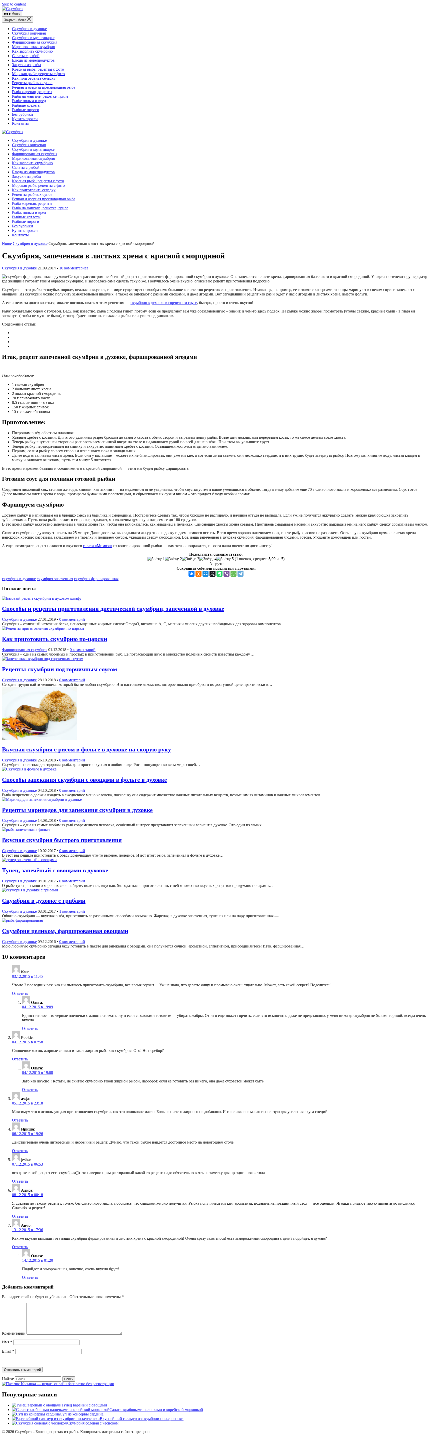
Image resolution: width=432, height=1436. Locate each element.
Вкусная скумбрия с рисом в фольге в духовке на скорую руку (86, 749)
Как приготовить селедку (34, 78)
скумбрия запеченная (55, 579)
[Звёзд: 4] (207, 559)
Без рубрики (22, 114)
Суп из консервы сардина (82, 1414)
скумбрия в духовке (19, 579)
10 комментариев (73, 268)
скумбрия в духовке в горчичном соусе (163, 302)
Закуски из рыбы (26, 65)
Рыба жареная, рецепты (32, 92)
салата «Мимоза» (97, 546)
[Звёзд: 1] (156, 559)
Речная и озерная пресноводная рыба (43, 87)
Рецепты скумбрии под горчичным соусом (59, 669)
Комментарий (14, 1333)
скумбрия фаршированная (96, 579)
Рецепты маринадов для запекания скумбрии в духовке (77, 810)
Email (8, 1351)
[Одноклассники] (199, 574)
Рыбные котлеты (26, 105)
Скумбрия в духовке (29, 29)
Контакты (20, 123)
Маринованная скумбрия (33, 47)
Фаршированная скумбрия (34, 42)
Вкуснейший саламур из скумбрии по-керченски (142, 1418)
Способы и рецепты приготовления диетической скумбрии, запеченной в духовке (113, 608)
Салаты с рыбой (26, 56)
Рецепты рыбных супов (32, 83)
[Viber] (227, 574)
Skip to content (14, 4)
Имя (7, 1342)
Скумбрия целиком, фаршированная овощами (65, 931)
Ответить (20, 993)
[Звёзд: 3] (190, 559)
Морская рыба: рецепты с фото (38, 74)
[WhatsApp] (233, 574)
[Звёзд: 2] (173, 559)
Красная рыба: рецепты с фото (38, 69)
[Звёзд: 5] (225, 559)
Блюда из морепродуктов (33, 60)
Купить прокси (25, 119)
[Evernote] (219, 574)
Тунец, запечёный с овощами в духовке (55, 870)
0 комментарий (72, 619)
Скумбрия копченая (29, 33)
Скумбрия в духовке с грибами (44, 900)
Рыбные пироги (25, 110)
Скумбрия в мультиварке (33, 38)
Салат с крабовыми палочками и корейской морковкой (156, 1409)
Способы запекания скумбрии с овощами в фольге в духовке (84, 779)
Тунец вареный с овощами (84, 1405)
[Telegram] (241, 574)
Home (7, 243)
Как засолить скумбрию (32, 51)
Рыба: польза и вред (29, 101)
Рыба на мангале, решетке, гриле (40, 96)
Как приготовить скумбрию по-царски (54, 639)
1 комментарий (72, 911)
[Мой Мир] (205, 574)
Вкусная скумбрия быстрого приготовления (62, 840)
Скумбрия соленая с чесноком (92, 1423)
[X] (213, 574)
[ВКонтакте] (191, 574)
